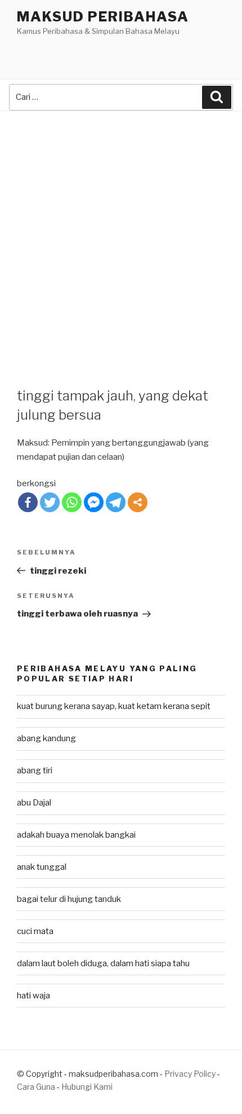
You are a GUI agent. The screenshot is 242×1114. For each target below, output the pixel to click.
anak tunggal (41, 867)
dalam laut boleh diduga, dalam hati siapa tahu (103, 963)
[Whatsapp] (72, 502)
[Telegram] (116, 502)
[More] (137, 502)
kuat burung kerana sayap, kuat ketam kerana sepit (113, 706)
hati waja (33, 995)
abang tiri (34, 770)
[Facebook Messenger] (94, 502)
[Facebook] (28, 502)
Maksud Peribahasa (103, 16)
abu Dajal (34, 803)
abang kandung (46, 738)
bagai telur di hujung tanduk (69, 899)
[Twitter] (50, 502)
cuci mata (35, 931)
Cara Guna (37, 1086)
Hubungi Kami (87, 1086)
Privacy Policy (190, 1073)
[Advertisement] (121, 238)
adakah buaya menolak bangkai (76, 835)
